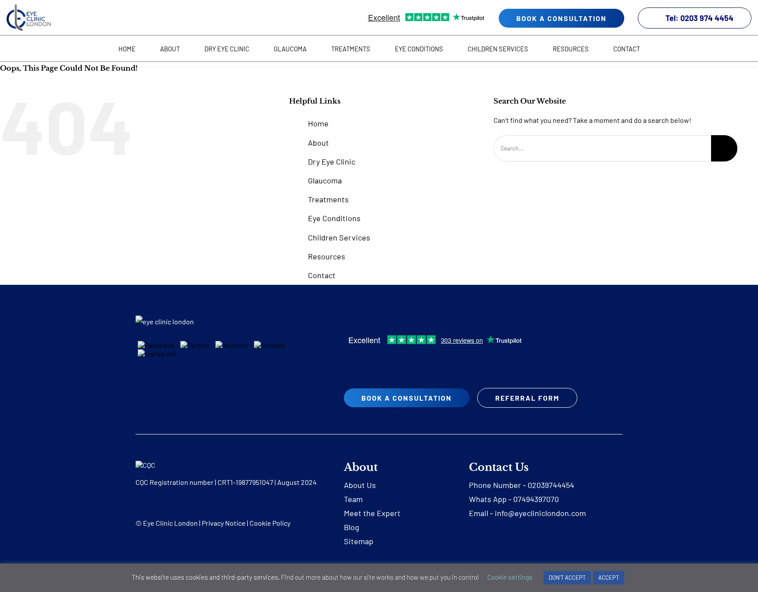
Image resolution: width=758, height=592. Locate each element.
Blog (351, 527)
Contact (322, 275)
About (318, 142)
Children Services (339, 237)
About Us (360, 485)
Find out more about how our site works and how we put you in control (380, 577)
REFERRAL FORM (527, 398)
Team (353, 499)
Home (318, 123)
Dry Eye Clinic (331, 161)
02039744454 (551, 485)
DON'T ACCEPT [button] (567, 577)
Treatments (328, 199)
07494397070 (536, 499)
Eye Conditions (334, 218)
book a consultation (561, 18)
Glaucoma (325, 180)
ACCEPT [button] (608, 577)
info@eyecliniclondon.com (540, 513)
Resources (326, 256)
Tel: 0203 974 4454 (699, 18)
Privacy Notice (224, 523)
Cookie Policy (270, 523)
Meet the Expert (372, 513)
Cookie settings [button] (510, 577)
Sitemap (358, 541)
